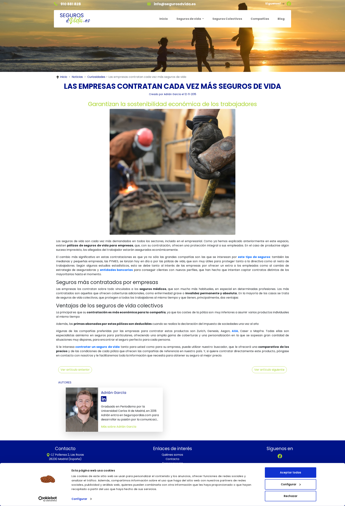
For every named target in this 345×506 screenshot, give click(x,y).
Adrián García (172, 94)
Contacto (172, 459)
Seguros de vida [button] (189, 19)
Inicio (163, 19)
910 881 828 (71, 3)
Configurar (79, 499)
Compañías (260, 19)
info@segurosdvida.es (175, 3)
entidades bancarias (116, 270)
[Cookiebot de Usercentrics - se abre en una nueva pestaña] (47, 499)
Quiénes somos (172, 455)
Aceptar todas (290, 472)
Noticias (77, 77)
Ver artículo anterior (75, 370)
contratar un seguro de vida (97, 347)
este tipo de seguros (254, 257)
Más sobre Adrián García (118, 427)
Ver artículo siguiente (269, 370)
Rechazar (290, 496)
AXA (235, 331)
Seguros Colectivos (227, 19)
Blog (281, 19)
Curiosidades (96, 77)
